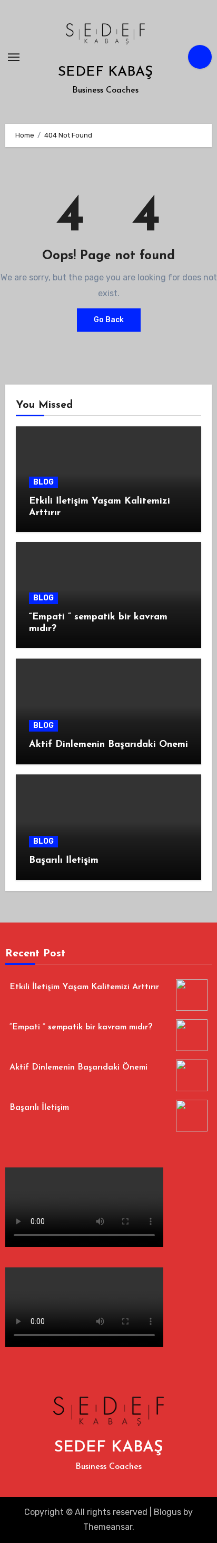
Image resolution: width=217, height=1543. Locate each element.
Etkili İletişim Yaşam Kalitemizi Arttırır (84, 987)
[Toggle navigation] (13, 57)
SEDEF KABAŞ (105, 72)
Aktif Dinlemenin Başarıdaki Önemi (108, 745)
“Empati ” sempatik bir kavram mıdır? (80, 1027)
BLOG (43, 482)
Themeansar (107, 1527)
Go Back (109, 319)
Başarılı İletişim (63, 860)
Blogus (167, 1512)
